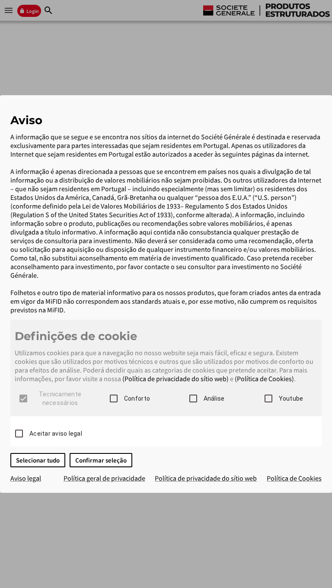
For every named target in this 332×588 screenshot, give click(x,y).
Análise (214, 398)
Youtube (291, 398)
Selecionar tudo (38, 460)
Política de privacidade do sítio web (206, 478)
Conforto (137, 398)
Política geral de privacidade (104, 478)
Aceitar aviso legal (55, 433)
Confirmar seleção (101, 460)
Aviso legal (25, 478)
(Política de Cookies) (264, 378)
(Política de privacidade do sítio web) (175, 378)
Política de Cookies (294, 478)
